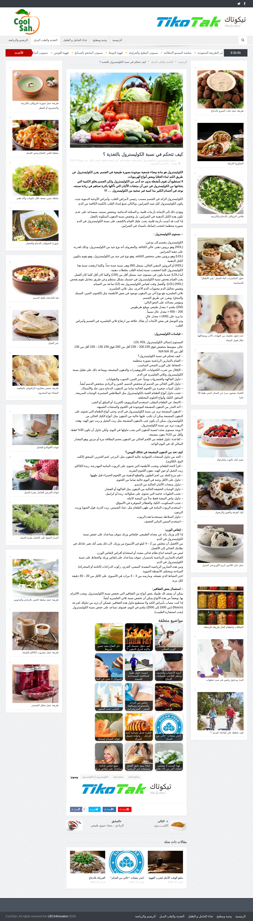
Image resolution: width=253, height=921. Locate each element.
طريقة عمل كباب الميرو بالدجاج (227, 110)
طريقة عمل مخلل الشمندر (45, 705)
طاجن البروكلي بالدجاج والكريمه (227, 216)
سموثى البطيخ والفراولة (199, 52)
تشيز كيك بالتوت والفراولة (230, 459)
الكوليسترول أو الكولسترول (156, 160)
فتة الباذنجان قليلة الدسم (46, 297)
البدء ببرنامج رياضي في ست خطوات (225, 680)
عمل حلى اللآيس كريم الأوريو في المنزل (223, 565)
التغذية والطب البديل (45, 40)
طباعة (174, 163)
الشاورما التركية (235, 163)
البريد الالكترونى (157, 163)
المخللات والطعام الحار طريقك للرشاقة (224, 627)
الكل (91, 160)
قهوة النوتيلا (172, 52)
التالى (161, 821)
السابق (116, 821)
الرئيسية (117, 40)
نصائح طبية (137, 160)
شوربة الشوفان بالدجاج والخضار (42, 243)
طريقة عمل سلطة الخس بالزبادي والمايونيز (36, 599)
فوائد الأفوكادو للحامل (47, 447)
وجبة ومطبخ (100, 40)
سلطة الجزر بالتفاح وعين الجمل (42, 153)
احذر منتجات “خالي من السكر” (127, 877)
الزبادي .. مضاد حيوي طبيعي (107, 825)
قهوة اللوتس (117, 52)
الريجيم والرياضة (18, 40)
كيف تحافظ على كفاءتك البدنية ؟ (227, 732)
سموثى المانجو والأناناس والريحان (83, 52)
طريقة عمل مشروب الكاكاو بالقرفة (40, 652)
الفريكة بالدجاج (97, 877)
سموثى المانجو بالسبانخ (145, 52)
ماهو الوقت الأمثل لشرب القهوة (166, 877)
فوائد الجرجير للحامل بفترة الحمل (41, 492)
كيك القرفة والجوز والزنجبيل (229, 512)
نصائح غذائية (125, 160)
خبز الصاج (54, 343)
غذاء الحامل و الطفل (75, 40)
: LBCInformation (57, 916)
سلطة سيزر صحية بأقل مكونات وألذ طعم (38, 198)
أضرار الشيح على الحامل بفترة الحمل (39, 537)
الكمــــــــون (161, 825)
